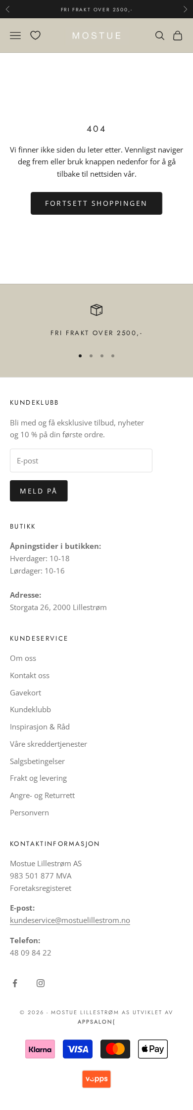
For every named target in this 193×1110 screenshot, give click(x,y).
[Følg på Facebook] (15, 983)
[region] (96, 321)
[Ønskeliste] (35, 35)
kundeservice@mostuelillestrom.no (70, 920)
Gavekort (25, 692)
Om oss (23, 658)
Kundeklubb (30, 709)
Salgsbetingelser (37, 761)
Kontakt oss (29, 675)
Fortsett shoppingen (96, 203)
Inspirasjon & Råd (40, 726)
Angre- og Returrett (42, 795)
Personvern (29, 812)
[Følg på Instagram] (41, 983)
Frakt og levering (38, 778)
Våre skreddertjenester (48, 744)
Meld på (39, 491)
